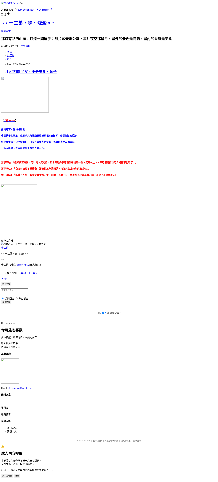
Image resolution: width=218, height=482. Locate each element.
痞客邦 (20, 264)
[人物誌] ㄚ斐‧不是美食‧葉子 (32, 72)
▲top (4, 278)
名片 (9, 59)
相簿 (9, 52)
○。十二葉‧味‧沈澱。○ (27, 23)
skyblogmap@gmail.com (20, 388)
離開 (17, 476)
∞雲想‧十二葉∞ (28, 273)
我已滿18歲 (7, 476)
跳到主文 (6, 31)
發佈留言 (6, 302)
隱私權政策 (126, 441)
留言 (26, 264)
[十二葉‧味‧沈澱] (10, 382)
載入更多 (6, 284)
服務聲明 (137, 441)
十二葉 (4, 248)
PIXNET (86, 441)
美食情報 (25, 46)
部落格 (10, 55)
